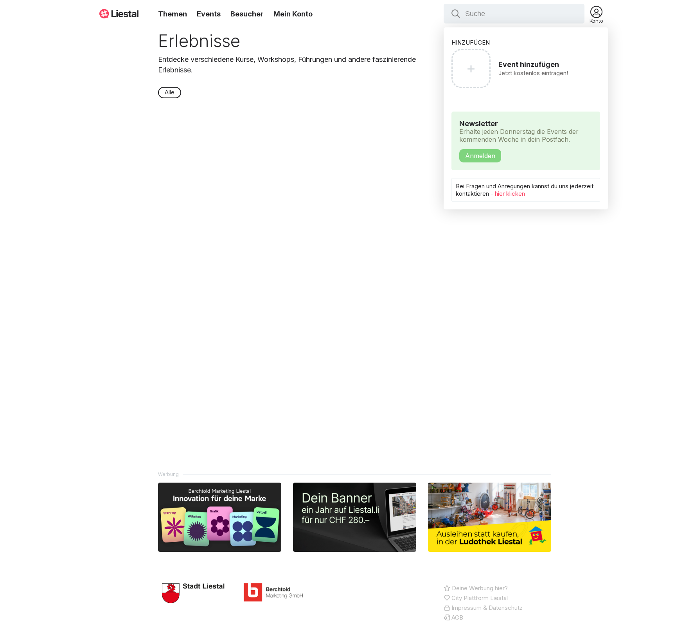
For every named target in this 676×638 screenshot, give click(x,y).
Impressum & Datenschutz (486, 607)
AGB (456, 617)
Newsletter (519, 139)
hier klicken (510, 193)
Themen (172, 14)
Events (209, 14)
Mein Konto (293, 14)
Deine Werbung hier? (479, 588)
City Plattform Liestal (479, 598)
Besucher (247, 14)
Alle (169, 92)
